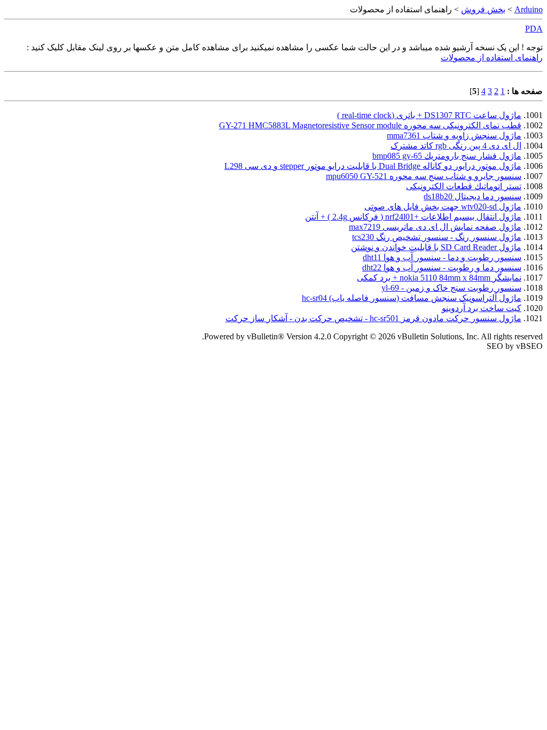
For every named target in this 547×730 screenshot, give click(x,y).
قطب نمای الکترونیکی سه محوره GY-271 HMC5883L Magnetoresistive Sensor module (370, 125)
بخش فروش (483, 9)
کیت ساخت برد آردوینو (481, 308)
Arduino (528, 9)
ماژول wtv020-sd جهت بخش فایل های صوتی (442, 206)
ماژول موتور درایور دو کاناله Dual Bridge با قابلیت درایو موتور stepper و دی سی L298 (372, 165)
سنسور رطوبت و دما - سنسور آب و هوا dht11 (442, 257)
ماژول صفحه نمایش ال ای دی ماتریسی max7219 (435, 226)
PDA (534, 28)
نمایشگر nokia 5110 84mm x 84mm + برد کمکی (439, 277)
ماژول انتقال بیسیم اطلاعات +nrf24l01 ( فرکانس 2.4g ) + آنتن (413, 216)
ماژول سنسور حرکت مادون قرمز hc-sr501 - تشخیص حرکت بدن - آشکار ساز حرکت (373, 318)
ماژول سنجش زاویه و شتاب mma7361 (454, 135)
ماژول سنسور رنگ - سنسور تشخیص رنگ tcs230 (436, 237)
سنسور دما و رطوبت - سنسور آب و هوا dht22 (441, 267)
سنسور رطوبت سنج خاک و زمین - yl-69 (451, 287)
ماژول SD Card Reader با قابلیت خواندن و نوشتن (436, 247)
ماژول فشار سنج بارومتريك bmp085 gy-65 (446, 155)
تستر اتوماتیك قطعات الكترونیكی (463, 186)
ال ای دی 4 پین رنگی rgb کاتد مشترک (455, 145)
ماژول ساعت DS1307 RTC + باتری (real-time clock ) (429, 115)
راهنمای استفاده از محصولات (492, 57)
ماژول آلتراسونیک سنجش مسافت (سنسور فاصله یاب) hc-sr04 (411, 297)
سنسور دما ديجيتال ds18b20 (472, 196)
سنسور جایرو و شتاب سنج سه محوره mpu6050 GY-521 (423, 176)
